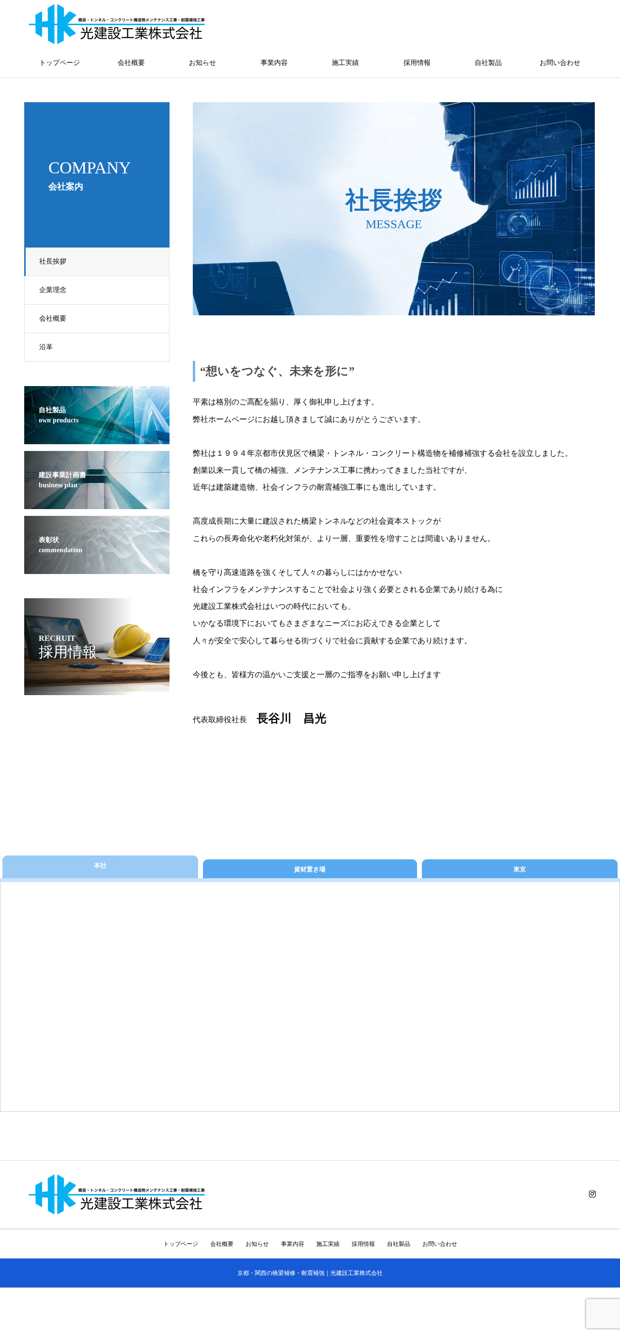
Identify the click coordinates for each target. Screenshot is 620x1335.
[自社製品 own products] (97, 438)
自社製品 (488, 62)
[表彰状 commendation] (97, 567)
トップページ (59, 62)
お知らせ (202, 62)
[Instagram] (592, 1194)
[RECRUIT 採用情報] (97, 688)
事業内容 (274, 62)
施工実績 (345, 62)
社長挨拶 (52, 261)
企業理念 (52, 290)
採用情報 (417, 62)
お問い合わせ (560, 62)
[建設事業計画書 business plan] (97, 502)
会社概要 (131, 62)
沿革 (46, 347)
